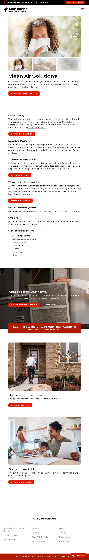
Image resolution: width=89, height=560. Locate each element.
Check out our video (36, 128)
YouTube (63, 532)
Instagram (64, 541)
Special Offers (12, 535)
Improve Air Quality (21, 134)
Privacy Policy (66, 557)
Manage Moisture (20, 201)
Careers (36, 532)
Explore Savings (20, 405)
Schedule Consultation (24, 94)
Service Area (38, 541)
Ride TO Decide (40, 537)
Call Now (51, 305)
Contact (36, 528)
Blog (61, 528)
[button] (75, 36)
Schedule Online (75, 2)
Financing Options (21, 482)
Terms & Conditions (47, 557)
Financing (9, 540)
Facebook (64, 537)
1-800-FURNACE (14, 2)
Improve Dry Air (19, 175)
